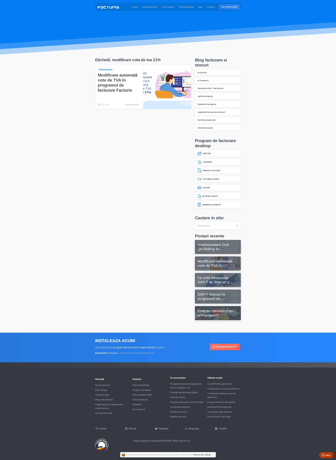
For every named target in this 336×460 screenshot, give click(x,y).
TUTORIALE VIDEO (211, 179)
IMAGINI (206, 187)
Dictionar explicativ (207, 120)
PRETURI (207, 153)
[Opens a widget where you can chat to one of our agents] (326, 455)
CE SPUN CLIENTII (210, 196)
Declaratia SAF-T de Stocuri (211, 88)
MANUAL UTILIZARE (211, 170)
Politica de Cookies (202, 454)
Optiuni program (205, 96)
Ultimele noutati (205, 128)
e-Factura (202, 72)
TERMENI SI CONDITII (211, 204)
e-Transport (203, 80)
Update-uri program (207, 104)
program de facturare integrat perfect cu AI (138, 347)
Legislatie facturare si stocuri (211, 112)
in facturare (106, 353)
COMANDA (207, 162)
